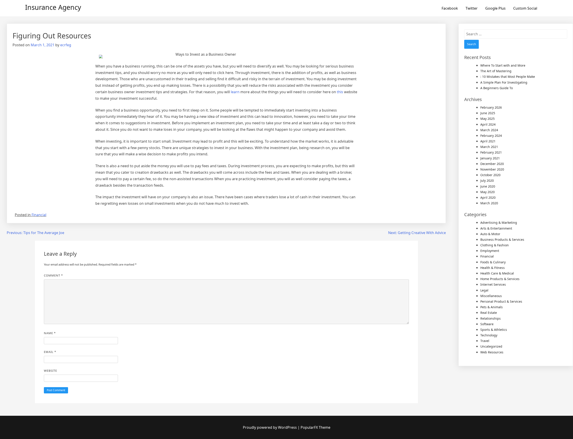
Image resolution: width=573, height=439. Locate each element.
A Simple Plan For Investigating (503, 82)
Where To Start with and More (502, 65)
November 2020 (492, 169)
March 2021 (489, 147)
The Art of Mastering (495, 71)
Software (487, 324)
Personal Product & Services (501, 301)
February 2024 (491, 135)
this (340, 91)
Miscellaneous (491, 296)
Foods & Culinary (493, 262)
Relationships (490, 318)
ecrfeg (65, 44)
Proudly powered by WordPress (270, 427)
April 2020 (488, 197)
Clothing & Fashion (494, 245)
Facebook (450, 8)
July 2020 (487, 180)
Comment (53, 275)
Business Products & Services (502, 239)
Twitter (472, 8)
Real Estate (488, 312)
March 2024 (489, 130)
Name (50, 333)
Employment (489, 251)
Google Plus (495, 8)
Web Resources (491, 352)
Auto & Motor (490, 234)
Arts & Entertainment (496, 228)
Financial (39, 214)
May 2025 (487, 118)
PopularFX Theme (315, 427)
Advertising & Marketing (498, 222)
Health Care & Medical (497, 273)
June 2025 (487, 113)
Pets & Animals (491, 307)
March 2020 (489, 203)
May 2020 (487, 192)
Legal (484, 290)
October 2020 (490, 175)
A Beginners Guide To (496, 88)
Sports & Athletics (493, 329)
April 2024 (488, 124)
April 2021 (488, 141)
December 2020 (492, 164)
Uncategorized (491, 346)
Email (50, 352)
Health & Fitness (492, 268)
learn (235, 91)
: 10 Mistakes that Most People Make (507, 76)
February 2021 (491, 152)
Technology (488, 335)
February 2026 (491, 107)
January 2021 (490, 158)
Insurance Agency (53, 7)
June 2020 (487, 186)
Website (50, 371)
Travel (484, 341)
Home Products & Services (500, 279)
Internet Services (493, 284)
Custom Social (525, 8)
